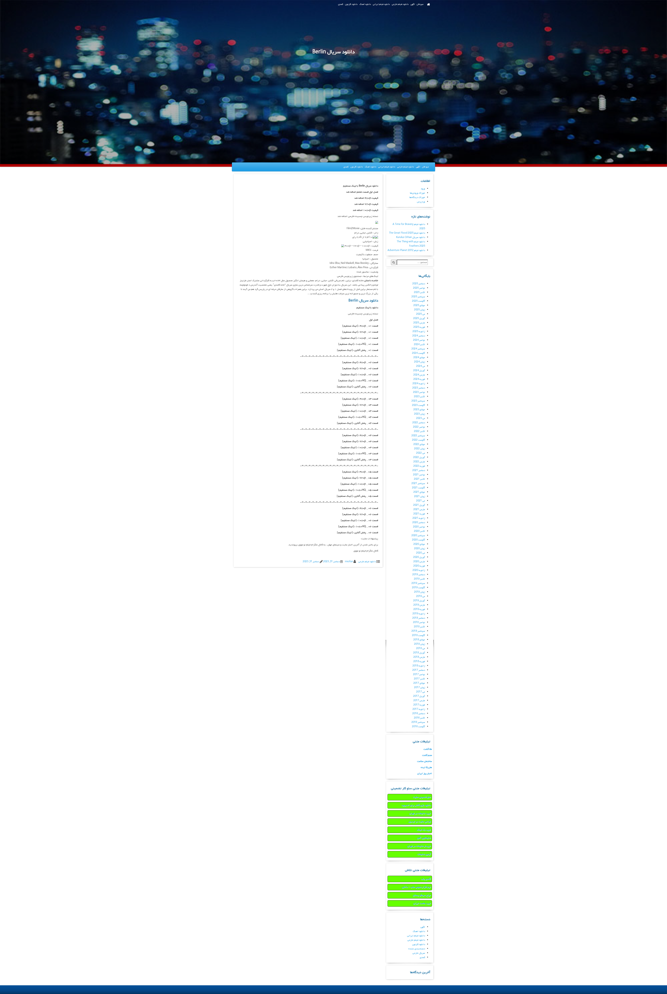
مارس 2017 (419, 701)
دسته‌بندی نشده (416, 949)
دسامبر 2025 (418, 284)
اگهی (412, 4)
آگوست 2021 (418, 488)
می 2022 (420, 453)
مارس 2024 (419, 375)
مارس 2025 (419, 323)
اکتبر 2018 (419, 627)
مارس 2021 (419, 510)
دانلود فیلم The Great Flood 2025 (407, 233)
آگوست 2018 (418, 635)
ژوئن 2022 (419, 449)
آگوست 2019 (418, 588)
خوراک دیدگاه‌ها (417, 197)
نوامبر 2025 (419, 288)
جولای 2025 (419, 305)
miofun (349, 562)
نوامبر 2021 (419, 475)
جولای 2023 (419, 410)
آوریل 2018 (419, 653)
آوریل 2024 (419, 371)
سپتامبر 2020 (418, 536)
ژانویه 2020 (419, 570)
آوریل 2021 (419, 505)
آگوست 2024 (418, 353)
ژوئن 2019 (419, 592)
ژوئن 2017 (419, 688)
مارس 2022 (419, 462)
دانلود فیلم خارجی (400, 4)
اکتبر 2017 (419, 679)
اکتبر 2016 (419, 718)
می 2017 (420, 692)
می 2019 (420, 596)
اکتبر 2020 (419, 531)
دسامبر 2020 (418, 523)
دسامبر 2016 (418, 714)
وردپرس (421, 202)
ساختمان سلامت (424, 761)
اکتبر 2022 (419, 431)
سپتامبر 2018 (418, 631)
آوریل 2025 (419, 318)
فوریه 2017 (419, 705)
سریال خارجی (418, 953)
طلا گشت (427, 749)
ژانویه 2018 (419, 666)
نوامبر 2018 (419, 622)
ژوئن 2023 (419, 414)
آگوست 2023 (418, 405)
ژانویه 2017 (419, 709)
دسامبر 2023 (418, 388)
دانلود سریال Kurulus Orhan (410, 237)
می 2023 (420, 418)
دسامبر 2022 (418, 423)
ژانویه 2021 (419, 518)
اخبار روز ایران (424, 774)
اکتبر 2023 (419, 397)
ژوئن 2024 (419, 362)
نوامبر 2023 (419, 392)
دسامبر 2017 (418, 670)
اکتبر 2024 (419, 345)
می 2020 (420, 553)
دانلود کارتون (351, 4)
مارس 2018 (419, 657)
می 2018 (420, 648)
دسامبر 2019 (418, 575)
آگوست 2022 (418, 440)
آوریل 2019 (419, 601)
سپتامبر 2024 (418, 349)
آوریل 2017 (419, 696)
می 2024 (420, 366)
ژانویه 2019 (419, 614)
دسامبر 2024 (418, 336)
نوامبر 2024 (419, 340)
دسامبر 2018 (418, 618)
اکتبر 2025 (419, 292)
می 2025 (420, 314)
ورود (423, 189)
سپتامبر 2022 (418, 436)
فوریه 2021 (419, 514)
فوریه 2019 (419, 609)
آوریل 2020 (419, 557)
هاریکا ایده (426, 767)
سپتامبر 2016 (418, 722)
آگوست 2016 (418, 727)
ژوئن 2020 (419, 549)
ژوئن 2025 (419, 310)
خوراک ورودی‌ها (417, 193)
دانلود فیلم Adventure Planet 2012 (406, 250)
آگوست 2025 (418, 301)
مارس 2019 (419, 605)
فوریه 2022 (419, 466)
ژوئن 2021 (419, 496)
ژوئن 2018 (419, 644)
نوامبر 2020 (419, 527)
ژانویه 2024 (419, 384)
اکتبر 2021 (419, 479)
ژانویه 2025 (419, 331)
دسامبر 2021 (418, 470)
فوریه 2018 (419, 661)
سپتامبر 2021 (418, 483)
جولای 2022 (419, 444)
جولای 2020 (419, 544)
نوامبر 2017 (419, 675)
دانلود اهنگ (365, 4)
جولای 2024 (419, 358)
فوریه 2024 (419, 379)
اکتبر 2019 (419, 579)
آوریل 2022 (419, 457)
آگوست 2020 (418, 540)
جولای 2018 (419, 640)
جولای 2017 (419, 683)
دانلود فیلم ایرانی (381, 4)
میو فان (420, 4)
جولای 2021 (419, 492)
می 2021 (420, 501)
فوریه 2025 (419, 327)
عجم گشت (427, 755)
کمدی (340, 4)
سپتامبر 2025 (418, 297)
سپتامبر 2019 (418, 583)
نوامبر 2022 (419, 427)
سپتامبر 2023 (418, 401)
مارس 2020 (419, 562)
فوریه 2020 (419, 566)
